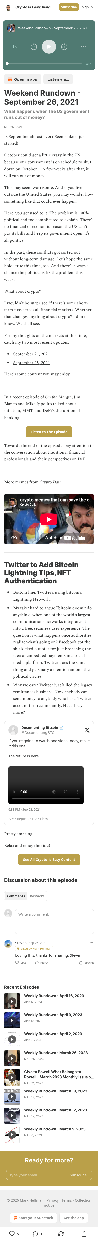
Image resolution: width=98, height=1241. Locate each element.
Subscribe (69, 7)
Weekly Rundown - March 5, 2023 (55, 1129)
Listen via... (58, 79)
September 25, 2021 (31, 363)
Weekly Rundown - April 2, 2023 (53, 1033)
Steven (21, 942)
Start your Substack (36, 1217)
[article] (49, 1001)
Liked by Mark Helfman (36, 948)
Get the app (74, 1217)
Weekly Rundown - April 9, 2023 (53, 1014)
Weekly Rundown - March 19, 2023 (55, 1091)
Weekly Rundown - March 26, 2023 (56, 1052)
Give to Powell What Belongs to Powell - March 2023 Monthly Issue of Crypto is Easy (58, 1074)
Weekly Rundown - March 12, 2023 (55, 1110)
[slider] (44, 63)
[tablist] (25, 896)
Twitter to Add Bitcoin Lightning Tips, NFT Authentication (41, 572)
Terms (67, 1200)
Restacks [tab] (37, 896)
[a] (12, 1001)
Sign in (87, 7)
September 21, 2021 (31, 354)
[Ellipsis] (91, 942)
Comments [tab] (16, 896)
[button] (14, 47)
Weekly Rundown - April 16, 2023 (54, 995)
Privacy (53, 1200)
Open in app (25, 79)
